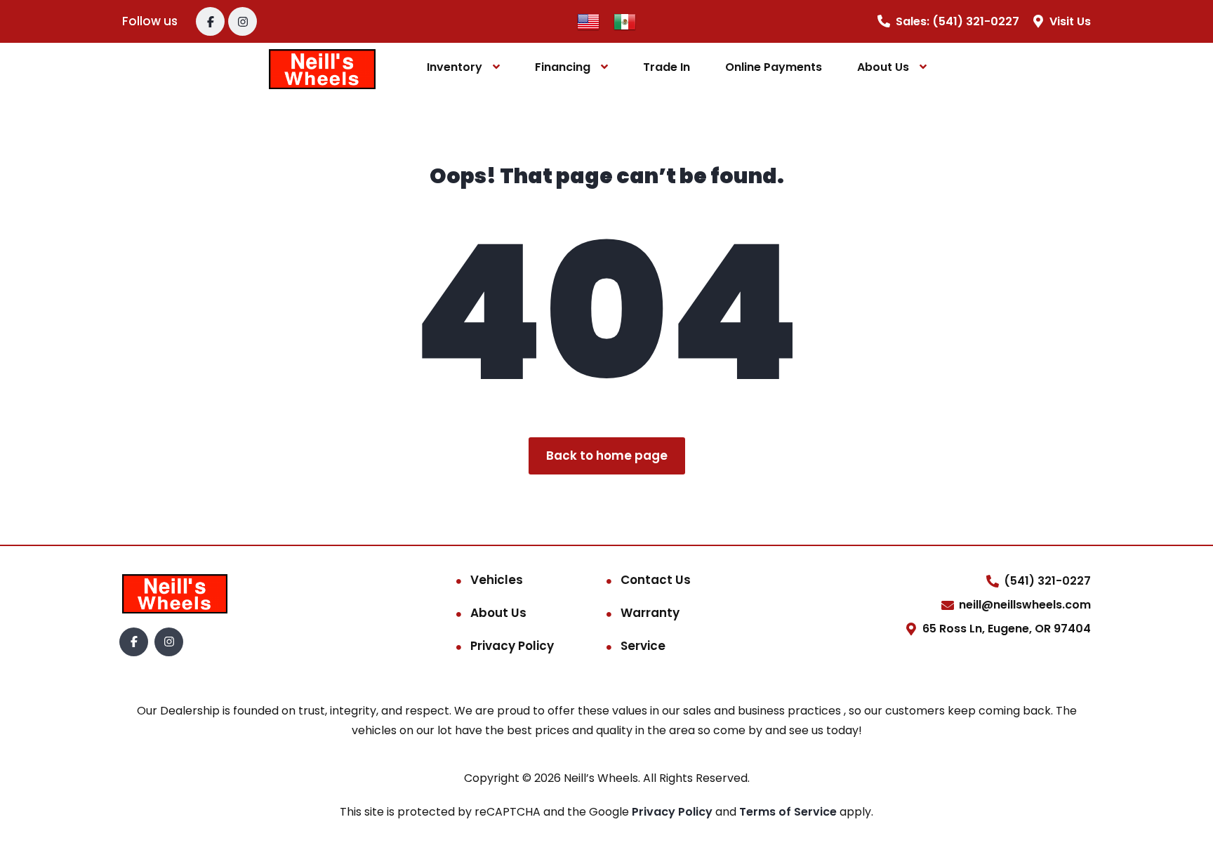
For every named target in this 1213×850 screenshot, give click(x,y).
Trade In (666, 67)
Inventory (454, 67)
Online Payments (773, 67)
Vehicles (496, 579)
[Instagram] (242, 21)
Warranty (650, 612)
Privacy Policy (512, 645)
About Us (883, 67)
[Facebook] (210, 21)
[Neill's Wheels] (322, 68)
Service (643, 645)
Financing (562, 67)
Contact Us (656, 579)
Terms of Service (789, 812)
